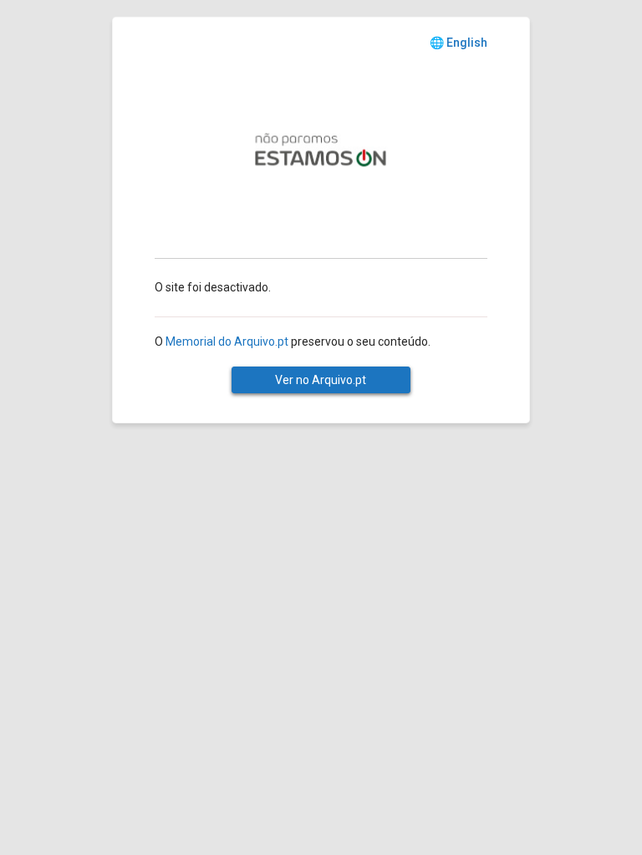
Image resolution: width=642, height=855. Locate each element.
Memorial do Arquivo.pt (227, 341)
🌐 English (458, 42)
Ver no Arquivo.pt (320, 380)
